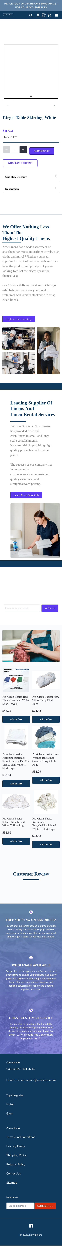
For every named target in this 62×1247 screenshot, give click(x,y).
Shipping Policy (16, 1155)
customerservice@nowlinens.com (35, 1080)
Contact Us (13, 1173)
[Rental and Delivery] (43, 15)
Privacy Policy (15, 1146)
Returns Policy (15, 1164)
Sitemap (11, 1182)
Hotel (9, 1104)
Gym (9, 1113)
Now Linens (35, 1234)
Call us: (11, 1068)
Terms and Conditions (20, 1137)
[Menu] (56, 15)
